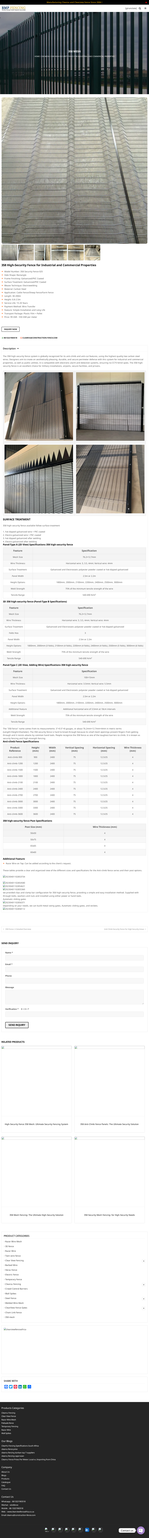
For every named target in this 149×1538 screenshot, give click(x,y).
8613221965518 (9, 338)
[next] (145, 170)
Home (37, 56)
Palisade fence (7, 1423)
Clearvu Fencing (13, 1284)
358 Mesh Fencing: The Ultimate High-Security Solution (36, 1215)
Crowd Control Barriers (16, 1288)
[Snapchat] (94, 1530)
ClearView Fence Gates (16, 1307)
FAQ (3, 1485)
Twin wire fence (13, 1255)
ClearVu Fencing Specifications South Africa (20, 1445)
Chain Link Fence (13, 1312)
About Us (5, 1472)
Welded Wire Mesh (14, 1303)
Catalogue (5, 1482)
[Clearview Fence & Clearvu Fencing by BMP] (14, 8)
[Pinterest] (101, 1530)
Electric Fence (12, 1274)
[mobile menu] (145, 8)
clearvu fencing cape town (12, 1456)
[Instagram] (60, 1530)
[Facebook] (54, 1530)
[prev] (4, 170)
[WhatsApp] (47, 1530)
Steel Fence (10, 1298)
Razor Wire (10, 1251)
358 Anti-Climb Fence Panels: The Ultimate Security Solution (109, 1124)
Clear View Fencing (14, 1260)
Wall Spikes (10, 1293)
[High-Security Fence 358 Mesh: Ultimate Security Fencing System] (36, 1081)
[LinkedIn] (87, 1530)
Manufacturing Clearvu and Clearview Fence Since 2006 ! (74, 2)
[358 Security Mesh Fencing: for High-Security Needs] (109, 1172)
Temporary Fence (13, 1279)
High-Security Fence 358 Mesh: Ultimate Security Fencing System (36, 1124)
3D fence (9, 1246)
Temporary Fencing (9, 1426)
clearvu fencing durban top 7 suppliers (18, 1452)
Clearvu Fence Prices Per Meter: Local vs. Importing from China (28, 1459)
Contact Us (6, 1489)
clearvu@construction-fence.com (38, 338)
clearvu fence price (9, 1449)
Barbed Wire (11, 1265)
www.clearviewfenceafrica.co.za (20, 1511)
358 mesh (45, 56)
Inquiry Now (10, 329)
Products (5, 1478)
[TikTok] (74, 1530)
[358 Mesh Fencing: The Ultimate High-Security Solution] (36, 1172)
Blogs (3, 1475)
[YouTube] (80, 1530)
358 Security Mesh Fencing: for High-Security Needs (109, 1215)
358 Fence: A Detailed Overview (17, 929)
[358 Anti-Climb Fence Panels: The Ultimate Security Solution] (109, 1081)
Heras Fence (11, 1270)
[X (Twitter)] (67, 1530)
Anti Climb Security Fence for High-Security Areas (125, 929)
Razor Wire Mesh (13, 1241)
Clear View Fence (8, 1416)
